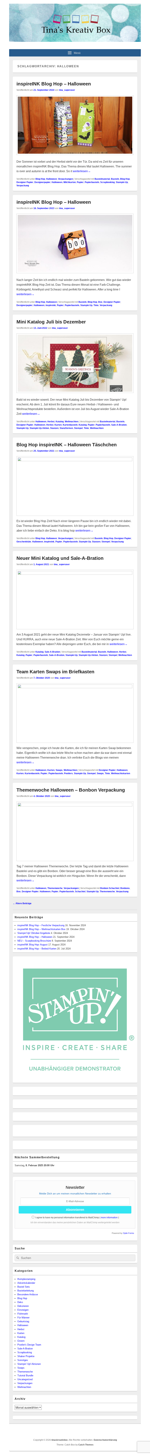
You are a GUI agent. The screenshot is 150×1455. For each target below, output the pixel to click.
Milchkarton (69, 182)
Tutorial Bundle (25, 1375)
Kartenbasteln (70, 425)
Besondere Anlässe (27, 1294)
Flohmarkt (22, 1313)
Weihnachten (71, 421)
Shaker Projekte (25, 1356)
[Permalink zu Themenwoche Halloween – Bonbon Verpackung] (75, 805)
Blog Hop (40, 179)
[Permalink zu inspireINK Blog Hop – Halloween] (75, 156)
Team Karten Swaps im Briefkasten (55, 671)
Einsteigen (23, 1309)
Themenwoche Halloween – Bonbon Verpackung (70, 790)
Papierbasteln (92, 182)
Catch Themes (85, 1444)
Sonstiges (22, 1360)
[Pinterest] (118, 1430)
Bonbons (125, 888)
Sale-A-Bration (119, 425)
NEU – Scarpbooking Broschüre (34, 940)
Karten (58, 425)
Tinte (96, 305)
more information (109, 1217)
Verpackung (22, 185)
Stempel (78, 428)
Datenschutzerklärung (105, 1440)
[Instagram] (126, 1430)
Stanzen (54, 428)
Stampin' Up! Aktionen (29, 1364)
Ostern (21, 1340)
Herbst (51, 421)
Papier (80, 182)
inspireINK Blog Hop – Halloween (53, 84)
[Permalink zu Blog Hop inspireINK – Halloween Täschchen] (75, 460)
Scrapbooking (107, 182)
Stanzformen (66, 428)
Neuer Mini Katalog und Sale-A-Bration (60, 558)
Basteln (115, 179)
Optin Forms (128, 1233)
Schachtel (80, 891)
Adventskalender (26, 1283)
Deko (20, 1302)
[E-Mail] (134, 1430)
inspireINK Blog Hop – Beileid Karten (36, 948)
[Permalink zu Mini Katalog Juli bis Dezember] (75, 394)
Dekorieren (23, 1306)
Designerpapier (42, 182)
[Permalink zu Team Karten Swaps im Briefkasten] (75, 687)
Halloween (51, 179)
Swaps (59, 770)
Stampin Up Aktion (39, 428)
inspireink (51, 305)
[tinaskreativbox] (75, 40)
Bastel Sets (23, 1286)
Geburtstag (23, 1321)
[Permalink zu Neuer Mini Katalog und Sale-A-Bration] (75, 573)
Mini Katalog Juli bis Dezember (51, 322)
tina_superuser (67, 90)
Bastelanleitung (25, 1290)
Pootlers (68, 773)
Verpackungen (65, 179)
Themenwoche (55, 888)
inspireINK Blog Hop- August (32, 944)
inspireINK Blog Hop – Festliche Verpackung (40, 925)
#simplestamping (26, 1279)
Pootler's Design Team (29, 1344)
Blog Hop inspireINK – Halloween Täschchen (66, 444)
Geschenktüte (23, 541)
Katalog (60, 421)
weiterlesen (82, 171)
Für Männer (23, 1317)
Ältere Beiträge (22, 903)
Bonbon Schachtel (109, 888)
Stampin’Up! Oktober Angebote (33, 933)
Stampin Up (122, 182)
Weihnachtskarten (120, 773)
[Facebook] (110, 1430)
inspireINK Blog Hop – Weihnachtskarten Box (41, 929)
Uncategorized (25, 1379)
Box (100, 302)
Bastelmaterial (102, 179)
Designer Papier (24, 182)
